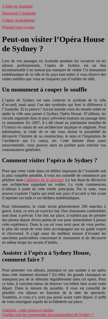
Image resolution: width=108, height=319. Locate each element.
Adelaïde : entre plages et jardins (27, 310)
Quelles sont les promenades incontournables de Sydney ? (48, 314)
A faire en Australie (17, 6)
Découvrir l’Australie (19, 13)
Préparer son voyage (18, 27)
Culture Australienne (18, 20)
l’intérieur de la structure (43, 180)
